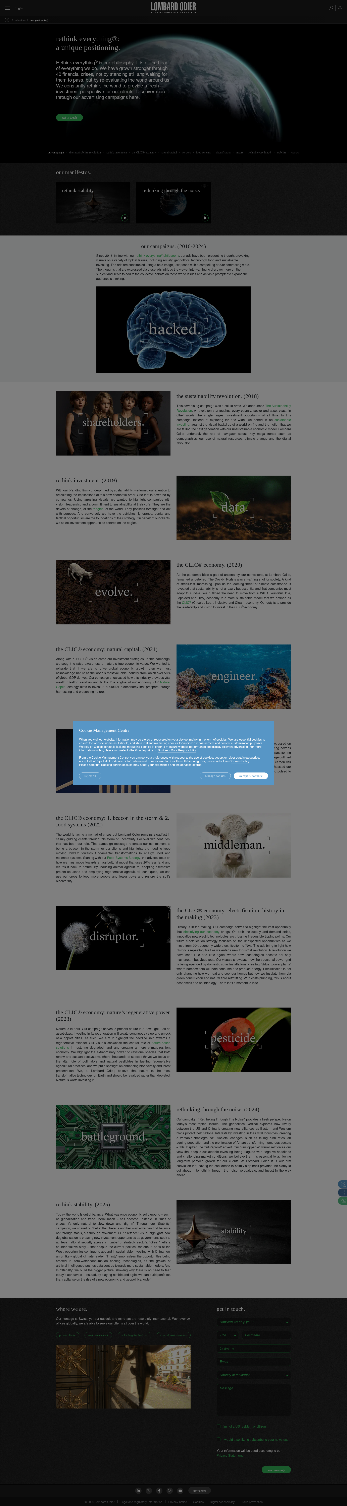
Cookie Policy (240, 761)
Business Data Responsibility (177, 750)
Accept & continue (251, 775)
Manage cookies (215, 775)
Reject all (90, 775)
